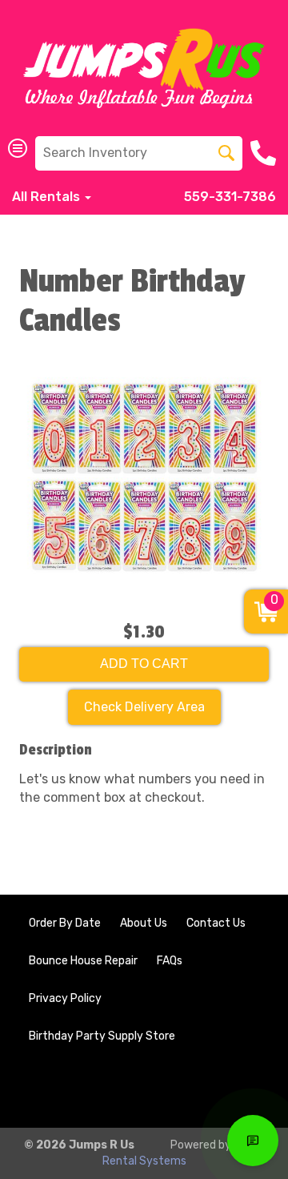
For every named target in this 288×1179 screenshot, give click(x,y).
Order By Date (65, 923)
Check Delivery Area (144, 706)
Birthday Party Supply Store (102, 1036)
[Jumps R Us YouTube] (244, 1089)
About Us (143, 923)
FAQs (169, 961)
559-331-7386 (230, 196)
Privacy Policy (65, 998)
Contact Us (216, 923)
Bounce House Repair (83, 961)
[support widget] (252, 1140)
